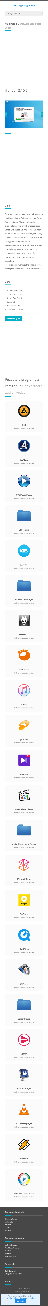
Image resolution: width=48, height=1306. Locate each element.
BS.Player (24, 564)
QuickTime (24, 948)
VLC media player (24, 1123)
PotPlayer (24, 913)
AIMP (24, 424)
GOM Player (24, 669)
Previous (6, 114)
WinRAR (8, 1253)
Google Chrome (10, 1256)
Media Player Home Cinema (24, 844)
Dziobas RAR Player (24, 599)
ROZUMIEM (20, 1301)
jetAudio (24, 739)
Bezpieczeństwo (11, 1219)
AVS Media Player (24, 494)
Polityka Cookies (12, 1298)
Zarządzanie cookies (27, 1298)
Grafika (7, 1227)
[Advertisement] (24, 58)
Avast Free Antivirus (12, 1248)
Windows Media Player (24, 1193)
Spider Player (24, 1018)
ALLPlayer (24, 459)
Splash (24, 1053)
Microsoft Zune (24, 879)
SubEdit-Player (24, 1088)
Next (42, 114)
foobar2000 (24, 634)
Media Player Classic (24, 809)
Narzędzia (8, 1230)
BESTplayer (24, 529)
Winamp (24, 1158)
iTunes (24, 704)
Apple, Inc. (15, 309)
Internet (8, 1225)
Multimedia (9, 1222)
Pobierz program (13, 318)
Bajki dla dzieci (10, 1271)
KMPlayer (24, 774)
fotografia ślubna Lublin (13, 1274)
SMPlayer (24, 983)
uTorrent (8, 1251)
